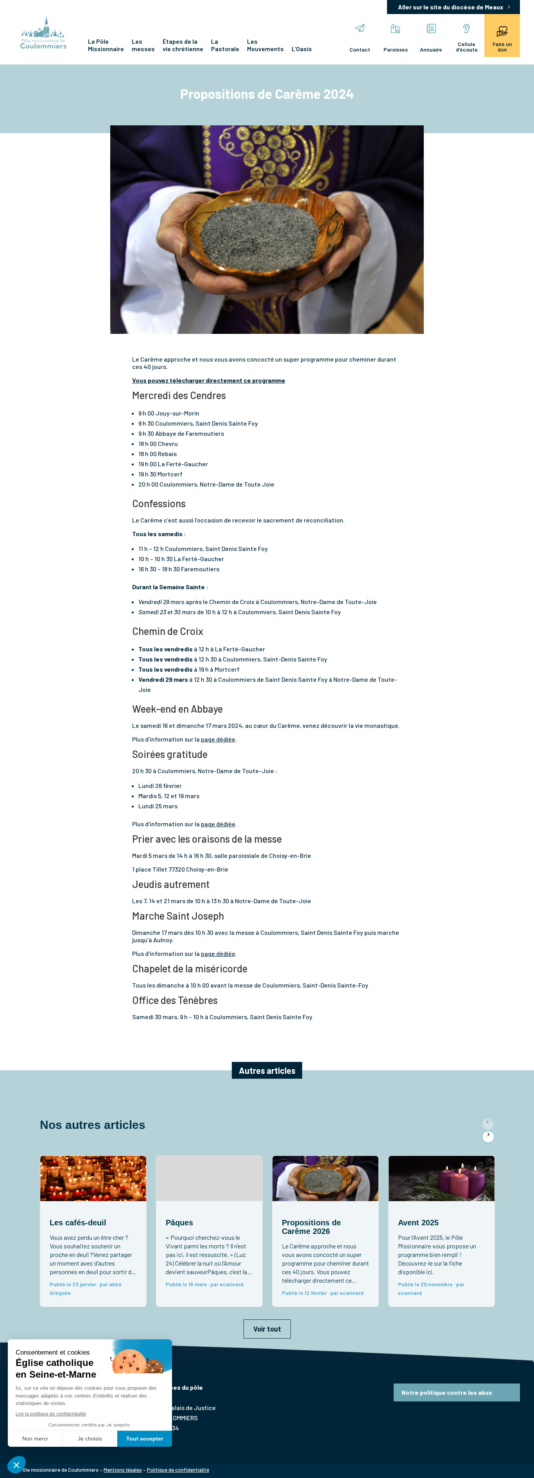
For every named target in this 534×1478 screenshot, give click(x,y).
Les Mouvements (265, 44)
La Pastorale (225, 44)
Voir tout (267, 1329)
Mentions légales (123, 1470)
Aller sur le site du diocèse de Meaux (451, 7)
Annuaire (431, 49)
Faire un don (502, 47)
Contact (359, 49)
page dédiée (218, 739)
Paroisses (395, 49)
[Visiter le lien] (43, 32)
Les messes (143, 44)
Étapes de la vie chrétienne (183, 44)
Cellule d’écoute (467, 47)
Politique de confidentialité (178, 1470)
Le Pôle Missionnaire (106, 44)
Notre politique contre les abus (446, 1392)
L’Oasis (302, 48)
